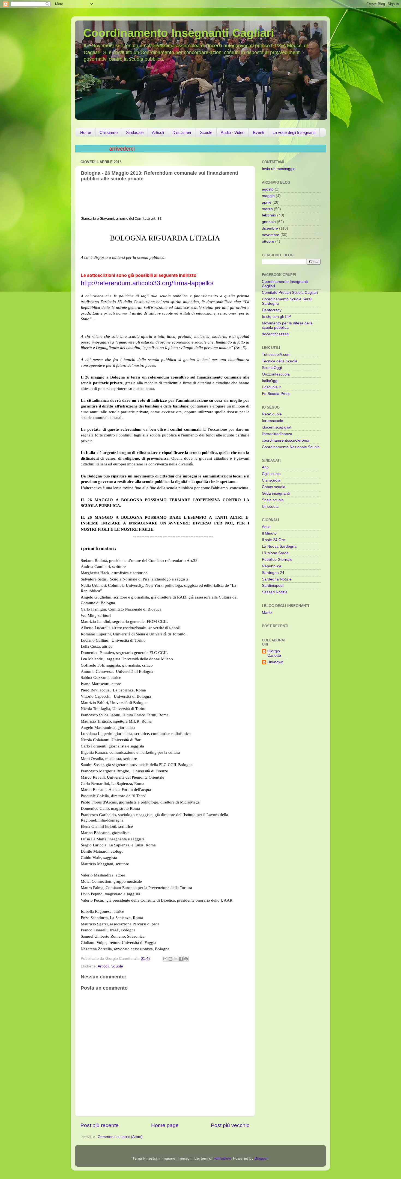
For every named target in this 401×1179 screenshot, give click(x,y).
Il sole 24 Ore (273, 540)
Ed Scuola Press (276, 394)
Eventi (258, 132)
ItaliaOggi (270, 381)
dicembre (270, 228)
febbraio (269, 215)
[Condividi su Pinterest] (186, 958)
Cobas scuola (273, 487)
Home (85, 132)
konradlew (222, 1158)
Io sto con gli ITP (276, 317)
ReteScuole (272, 414)
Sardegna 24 (273, 573)
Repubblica (271, 566)
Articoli (158, 132)
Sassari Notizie (275, 592)
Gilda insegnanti (276, 493)
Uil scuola (270, 507)
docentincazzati (275, 334)
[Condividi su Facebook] (181, 958)
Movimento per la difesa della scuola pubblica (287, 325)
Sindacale (134, 132)
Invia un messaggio (278, 169)
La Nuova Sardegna (279, 546)
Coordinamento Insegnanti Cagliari (178, 33)
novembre (270, 235)
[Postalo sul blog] (170, 958)
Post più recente (99, 1125)
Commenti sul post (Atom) (120, 1137)
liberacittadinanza (277, 434)
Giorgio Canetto (274, 653)
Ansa (266, 527)
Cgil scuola (271, 474)
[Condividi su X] (175, 958)
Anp (265, 467)
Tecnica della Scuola (279, 361)
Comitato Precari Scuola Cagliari (290, 293)
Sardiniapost (272, 585)
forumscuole (272, 421)
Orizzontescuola (276, 374)
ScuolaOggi (272, 368)
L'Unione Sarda (275, 553)
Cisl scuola (271, 480)
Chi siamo (109, 132)
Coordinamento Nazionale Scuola (291, 447)
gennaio (269, 222)
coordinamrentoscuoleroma (285, 440)
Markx (267, 613)
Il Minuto (269, 533)
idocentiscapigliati (277, 427)
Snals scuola (273, 500)
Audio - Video (232, 132)
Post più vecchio (230, 1125)
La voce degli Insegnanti (294, 132)
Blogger (261, 1158)
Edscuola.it (271, 387)
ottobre (268, 241)
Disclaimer (181, 132)
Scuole (206, 132)
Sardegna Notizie (277, 579)
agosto (268, 189)
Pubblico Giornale (277, 560)
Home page (165, 1125)
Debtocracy (272, 310)
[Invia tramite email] (165, 958)
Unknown (275, 662)
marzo (267, 209)
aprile (266, 202)
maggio (268, 196)
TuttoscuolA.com (276, 355)
